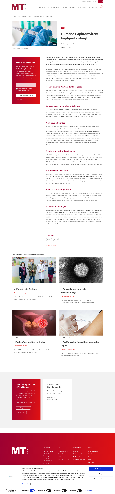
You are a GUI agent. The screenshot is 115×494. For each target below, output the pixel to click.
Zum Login (21, 413)
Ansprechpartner (62, 454)
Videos (83, 1)
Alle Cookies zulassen (100, 469)
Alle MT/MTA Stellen (48, 451)
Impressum (34, 484)
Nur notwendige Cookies (101, 478)
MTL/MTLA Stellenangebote (47, 460)
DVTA (59, 448)
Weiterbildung (77, 448)
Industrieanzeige (52, 399)
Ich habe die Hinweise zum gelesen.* (25, 89)
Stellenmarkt (51, 397)
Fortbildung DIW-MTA (79, 459)
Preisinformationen (93, 451)
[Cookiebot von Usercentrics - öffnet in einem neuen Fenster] (11, 490)
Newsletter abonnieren (26, 95)
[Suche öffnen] (101, 7)
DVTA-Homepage (62, 460)
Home (14, 16)
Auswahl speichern (101, 474)
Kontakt (95, 1)
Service (90, 448)
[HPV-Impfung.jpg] (34, 33)
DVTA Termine (77, 457)
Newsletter (88, 1)
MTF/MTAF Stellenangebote (47, 455)
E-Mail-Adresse (20, 82)
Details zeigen (89, 490)
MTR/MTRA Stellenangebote (47, 464)
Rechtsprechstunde (63, 451)
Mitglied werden (62, 457)
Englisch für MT (77, 454)
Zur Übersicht (51, 245)
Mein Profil (91, 462)
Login (89, 459)
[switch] (47, 490)
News (62, 27)
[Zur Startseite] (19, 7)
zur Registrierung (23, 408)
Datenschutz (26, 484)
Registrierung (91, 457)
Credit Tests (76, 451)
